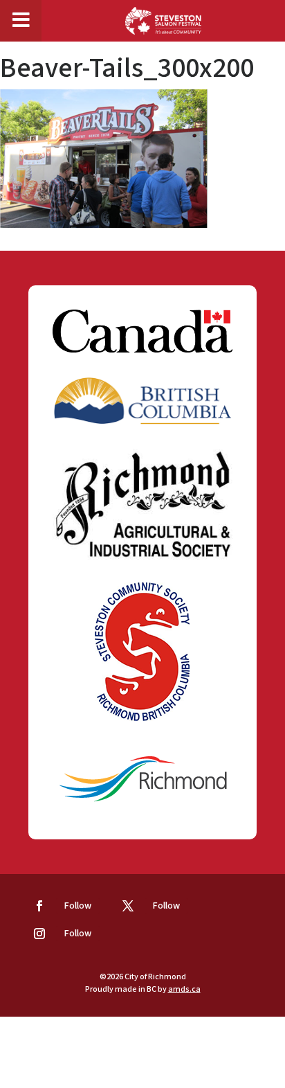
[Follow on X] (128, 906)
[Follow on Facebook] (39, 906)
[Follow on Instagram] (39, 933)
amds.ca (184, 989)
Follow (77, 906)
